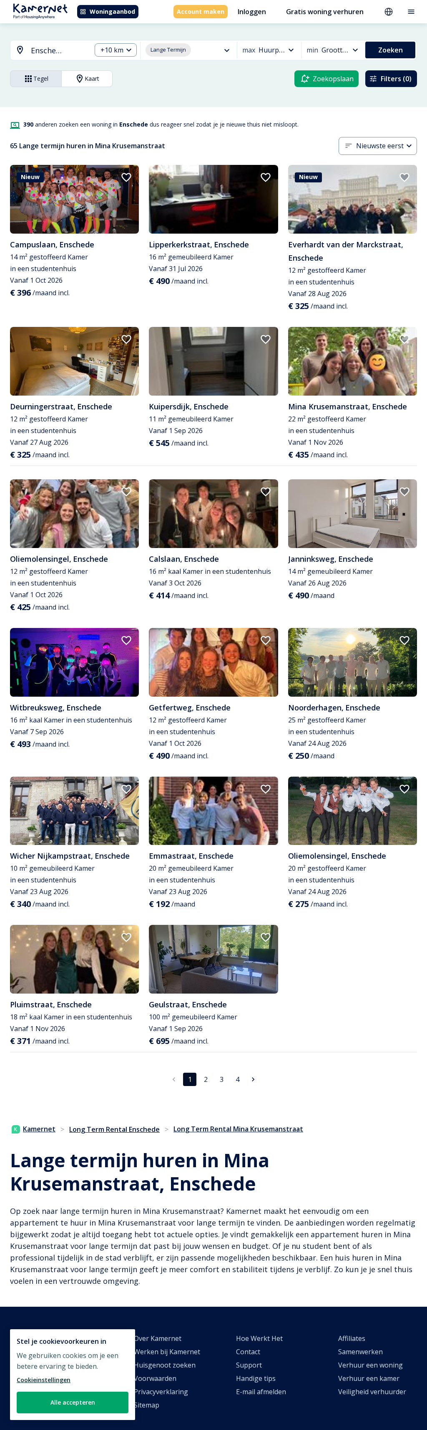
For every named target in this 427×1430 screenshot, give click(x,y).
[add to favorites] (126, 177)
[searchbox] (58, 51)
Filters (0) (396, 78)
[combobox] (46, 50)
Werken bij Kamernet (167, 1351)
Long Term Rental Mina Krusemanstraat (238, 1129)
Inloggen (252, 11)
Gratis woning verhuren (325, 11)
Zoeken (390, 50)
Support (249, 1365)
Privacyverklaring (161, 1391)
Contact (248, 1351)
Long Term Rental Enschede (114, 1129)
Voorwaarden (155, 1378)
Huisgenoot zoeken (165, 1365)
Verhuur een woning (370, 1365)
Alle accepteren (72, 1402)
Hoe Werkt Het (259, 1338)
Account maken (200, 11)
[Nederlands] (389, 11)
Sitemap (146, 1405)
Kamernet (39, 1129)
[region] (72, 1374)
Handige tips (256, 1378)
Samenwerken (360, 1351)
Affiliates (351, 1338)
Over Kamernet (157, 1338)
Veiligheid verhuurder (372, 1391)
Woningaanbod (112, 11)
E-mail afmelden (261, 1391)
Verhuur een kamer (368, 1378)
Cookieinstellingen (43, 1380)
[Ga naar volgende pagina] (253, 1079)
